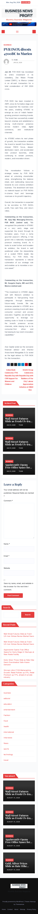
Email (6, 556)
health (6, 726)
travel (6, 760)
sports (6, 749)
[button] (30, 32)
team (16, 60)
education (8, 704)
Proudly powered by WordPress (13, 901)
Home (4, 909)
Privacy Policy (31, 909)
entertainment (9, 710)
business (8, 45)
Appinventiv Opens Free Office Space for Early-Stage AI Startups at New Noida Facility (19, 652)
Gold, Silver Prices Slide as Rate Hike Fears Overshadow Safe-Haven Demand (19, 662)
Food (6, 721)
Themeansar (20, 904)
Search (6, 607)
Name (7, 544)
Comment (8, 501)
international (9, 732)
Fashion (7, 715)
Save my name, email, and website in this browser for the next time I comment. (18, 586)
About (16, 909)
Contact (10, 909)
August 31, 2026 (13, 798)
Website (7, 568)
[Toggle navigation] (17, 31)
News (6, 743)
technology (8, 754)
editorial (7, 698)
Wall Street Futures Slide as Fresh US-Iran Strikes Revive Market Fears (18, 422)
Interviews (8, 738)
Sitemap (22, 909)
